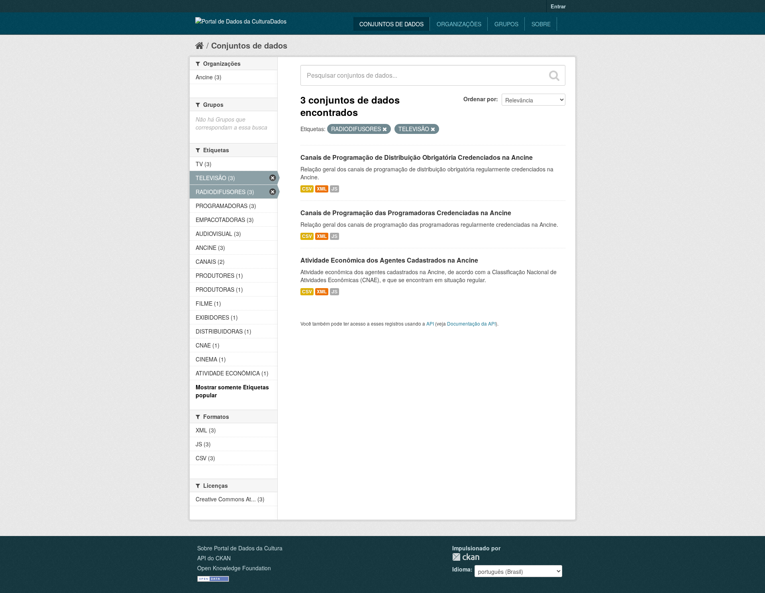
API (430, 323)
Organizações (459, 24)
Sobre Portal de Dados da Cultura (239, 548)
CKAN (465, 557)
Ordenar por (479, 99)
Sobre (541, 24)
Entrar (558, 6)
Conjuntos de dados (391, 24)
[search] (554, 75)
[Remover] (384, 129)
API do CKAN (214, 558)
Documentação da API (471, 323)
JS (334, 188)
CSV (307, 188)
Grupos (506, 24)
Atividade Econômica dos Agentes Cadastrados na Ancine (389, 260)
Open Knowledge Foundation (234, 568)
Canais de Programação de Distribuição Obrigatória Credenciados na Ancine (416, 157)
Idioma (461, 569)
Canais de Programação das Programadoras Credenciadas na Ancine (405, 212)
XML (322, 188)
